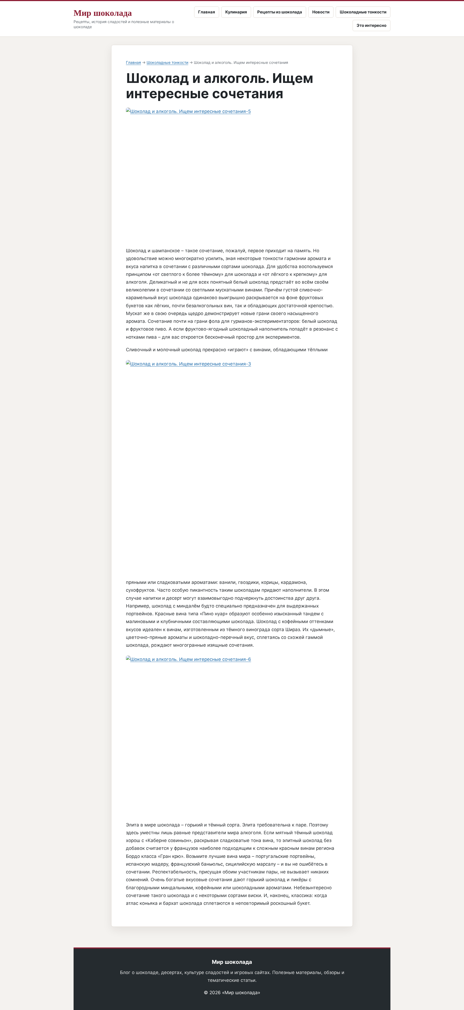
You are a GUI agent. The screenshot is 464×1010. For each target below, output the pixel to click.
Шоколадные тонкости (363, 11)
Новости (320, 11)
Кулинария (236, 11)
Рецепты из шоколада (279, 11)
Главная (206, 11)
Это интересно (371, 25)
